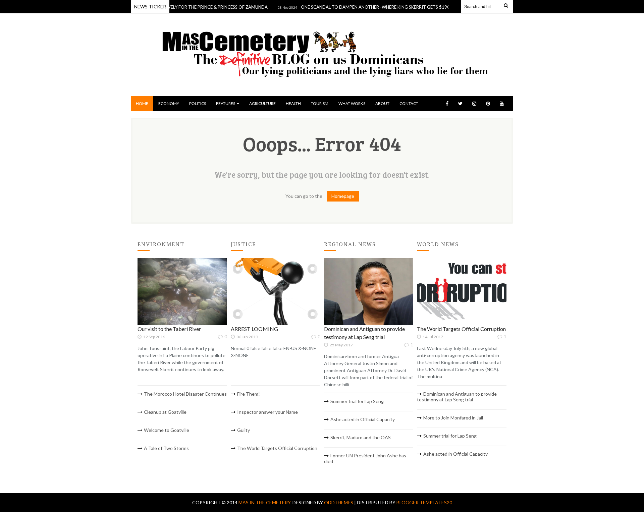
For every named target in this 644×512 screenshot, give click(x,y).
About (382, 103)
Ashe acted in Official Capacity (362, 419)
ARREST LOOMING (254, 329)
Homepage (342, 196)
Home (142, 103)
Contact (408, 103)
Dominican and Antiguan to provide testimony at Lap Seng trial (457, 396)
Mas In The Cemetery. (265, 502)
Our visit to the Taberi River (169, 329)
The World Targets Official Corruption (277, 448)
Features (225, 103)
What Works (351, 103)
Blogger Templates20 (424, 502)
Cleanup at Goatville (165, 412)
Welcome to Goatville (166, 430)
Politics (197, 103)
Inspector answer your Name (267, 412)
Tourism (319, 103)
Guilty (243, 430)
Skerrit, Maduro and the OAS (360, 437)
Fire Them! (248, 394)
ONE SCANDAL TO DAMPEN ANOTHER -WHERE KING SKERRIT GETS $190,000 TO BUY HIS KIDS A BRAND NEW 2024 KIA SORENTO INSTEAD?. (432, 7)
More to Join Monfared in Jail (453, 417)
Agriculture (262, 103)
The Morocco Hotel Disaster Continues (185, 394)
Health (293, 103)
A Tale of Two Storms (166, 448)
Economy (168, 103)
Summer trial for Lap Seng (357, 401)
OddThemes (338, 502)
